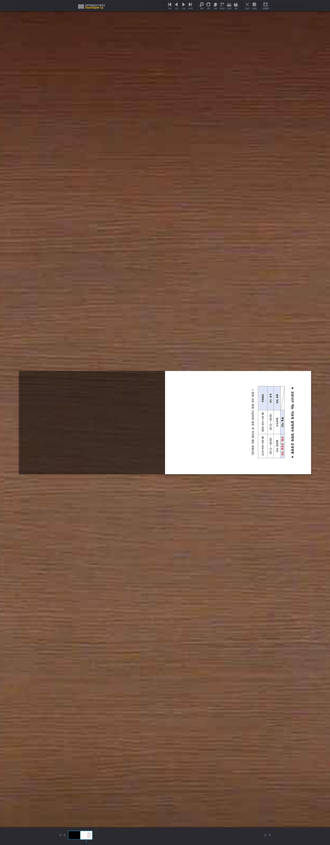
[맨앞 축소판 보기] (60, 835)
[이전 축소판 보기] (64, 835)
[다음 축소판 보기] (265, 835)
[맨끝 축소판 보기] (270, 835)
